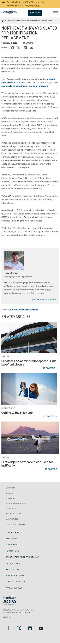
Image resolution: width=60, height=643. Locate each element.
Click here (35, 6)
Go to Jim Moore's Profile (42, 299)
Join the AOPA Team (13, 514)
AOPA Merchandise (15, 575)
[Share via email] (31, 48)
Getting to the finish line (17, 412)
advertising (11, 545)
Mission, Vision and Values (16, 503)
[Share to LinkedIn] (25, 48)
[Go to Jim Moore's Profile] (14, 269)
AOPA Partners (12, 519)
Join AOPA (9, 493)
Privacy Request (14, 588)
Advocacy (13, 309)
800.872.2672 (7, 617)
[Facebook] (8, 629)
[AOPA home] (9, 13)
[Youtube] (40, 629)
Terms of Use (12, 551)
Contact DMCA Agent (16, 582)
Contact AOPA (13, 532)
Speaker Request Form (15, 524)
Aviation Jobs (12, 569)
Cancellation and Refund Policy (22, 557)
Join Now (35, 12)
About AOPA (10, 488)
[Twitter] (19, 629)
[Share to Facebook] (12, 48)
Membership (11, 498)
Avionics (34, 309)
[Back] (3, 20)
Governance (11, 509)
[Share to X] (19, 48)
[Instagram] (30, 629)
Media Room (11, 539)
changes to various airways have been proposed (24, 86)
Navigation (24, 309)
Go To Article (49, 368)
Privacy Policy (13, 563)
